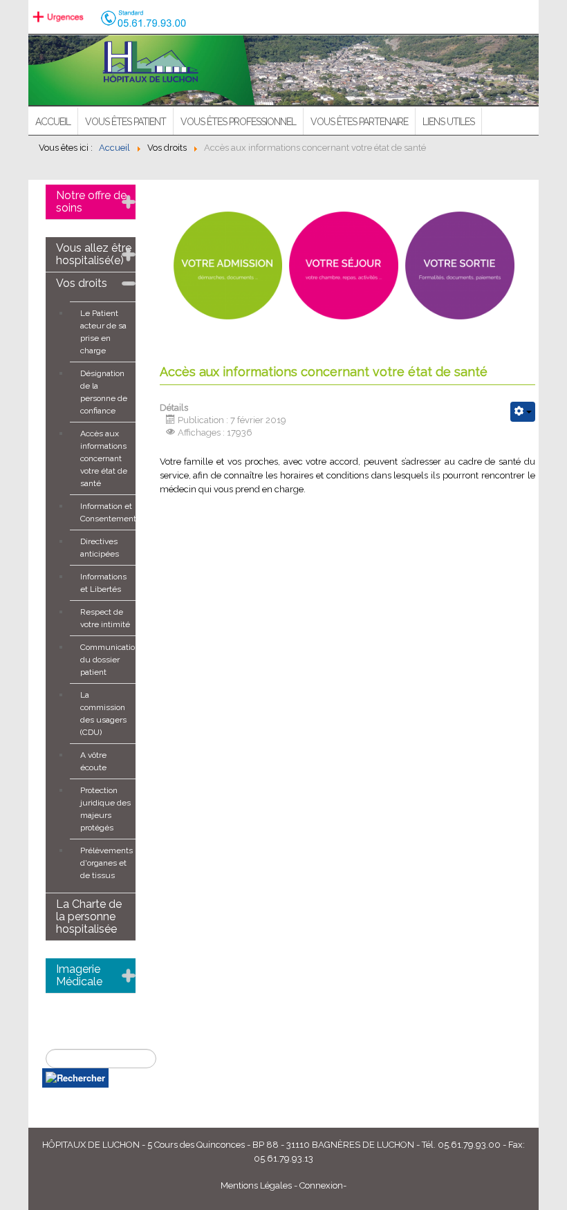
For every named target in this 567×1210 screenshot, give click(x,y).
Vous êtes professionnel (238, 121)
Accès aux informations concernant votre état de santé (103, 458)
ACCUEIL (53, 121)
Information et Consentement (108, 512)
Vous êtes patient (125, 121)
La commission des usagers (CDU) (103, 713)
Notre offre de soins (91, 201)
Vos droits (81, 283)
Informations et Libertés (103, 583)
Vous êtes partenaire (359, 121)
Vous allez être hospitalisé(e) (93, 254)
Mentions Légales (256, 1185)
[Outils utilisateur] (522, 412)
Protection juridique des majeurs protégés (105, 808)
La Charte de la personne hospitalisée (89, 916)
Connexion (321, 1185)
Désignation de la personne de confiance (103, 392)
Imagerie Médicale (79, 975)
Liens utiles (448, 121)
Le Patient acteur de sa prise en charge (103, 331)
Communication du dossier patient (108, 659)
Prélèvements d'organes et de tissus (106, 863)
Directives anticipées (99, 548)
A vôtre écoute (93, 761)
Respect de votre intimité (105, 618)
